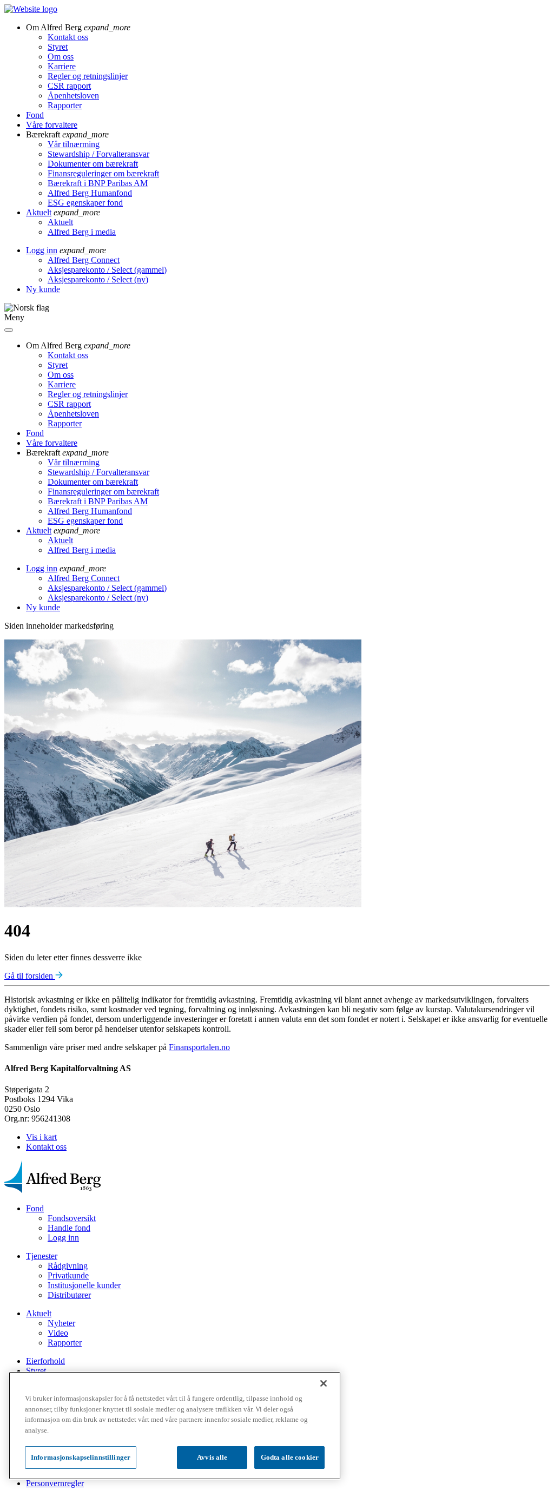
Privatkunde (68, 1275)
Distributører (69, 1295)
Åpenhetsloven (73, 95)
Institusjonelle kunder (84, 1285)
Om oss (61, 56)
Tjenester (41, 1256)
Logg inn (41, 250)
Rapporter (65, 105)
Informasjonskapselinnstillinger (80, 1457)
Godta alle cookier (290, 1457)
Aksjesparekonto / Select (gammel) (107, 269)
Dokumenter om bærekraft (93, 163)
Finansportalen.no (199, 1047)
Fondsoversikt (72, 1218)
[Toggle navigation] (8, 330)
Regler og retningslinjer (88, 76)
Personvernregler (55, 1483)
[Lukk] (323, 1383)
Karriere (62, 66)
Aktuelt (38, 212)
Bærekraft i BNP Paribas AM (98, 183)
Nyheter (61, 1323)
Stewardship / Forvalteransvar (98, 154)
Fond (35, 115)
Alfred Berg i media (82, 231)
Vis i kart (41, 1137)
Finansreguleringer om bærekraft (103, 173)
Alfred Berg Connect (84, 260)
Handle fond (69, 1227)
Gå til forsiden (29, 975)
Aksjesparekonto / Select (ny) (98, 279)
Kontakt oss (68, 37)
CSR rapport (69, 85)
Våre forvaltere (51, 124)
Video (58, 1332)
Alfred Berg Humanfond (90, 192)
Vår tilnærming (74, 144)
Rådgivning (68, 1265)
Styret (58, 46)
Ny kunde (43, 289)
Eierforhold (45, 1361)
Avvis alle (212, 1457)
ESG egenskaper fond (85, 202)
